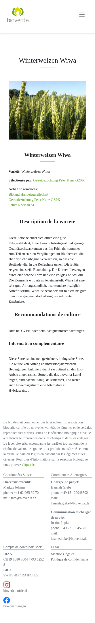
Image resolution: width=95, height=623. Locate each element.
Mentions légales (62, 554)
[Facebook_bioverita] (6, 600)
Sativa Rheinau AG (22, 205)
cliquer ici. (29, 464)
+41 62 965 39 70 (26, 493)
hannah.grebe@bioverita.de (70, 503)
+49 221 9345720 (73, 528)
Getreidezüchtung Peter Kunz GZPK (59, 180)
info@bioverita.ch (23, 498)
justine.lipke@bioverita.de (69, 538)
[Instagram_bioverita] (6, 584)
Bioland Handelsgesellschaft (28, 194)
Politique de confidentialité (69, 559)
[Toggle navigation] (82, 14)
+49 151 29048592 (74, 493)
